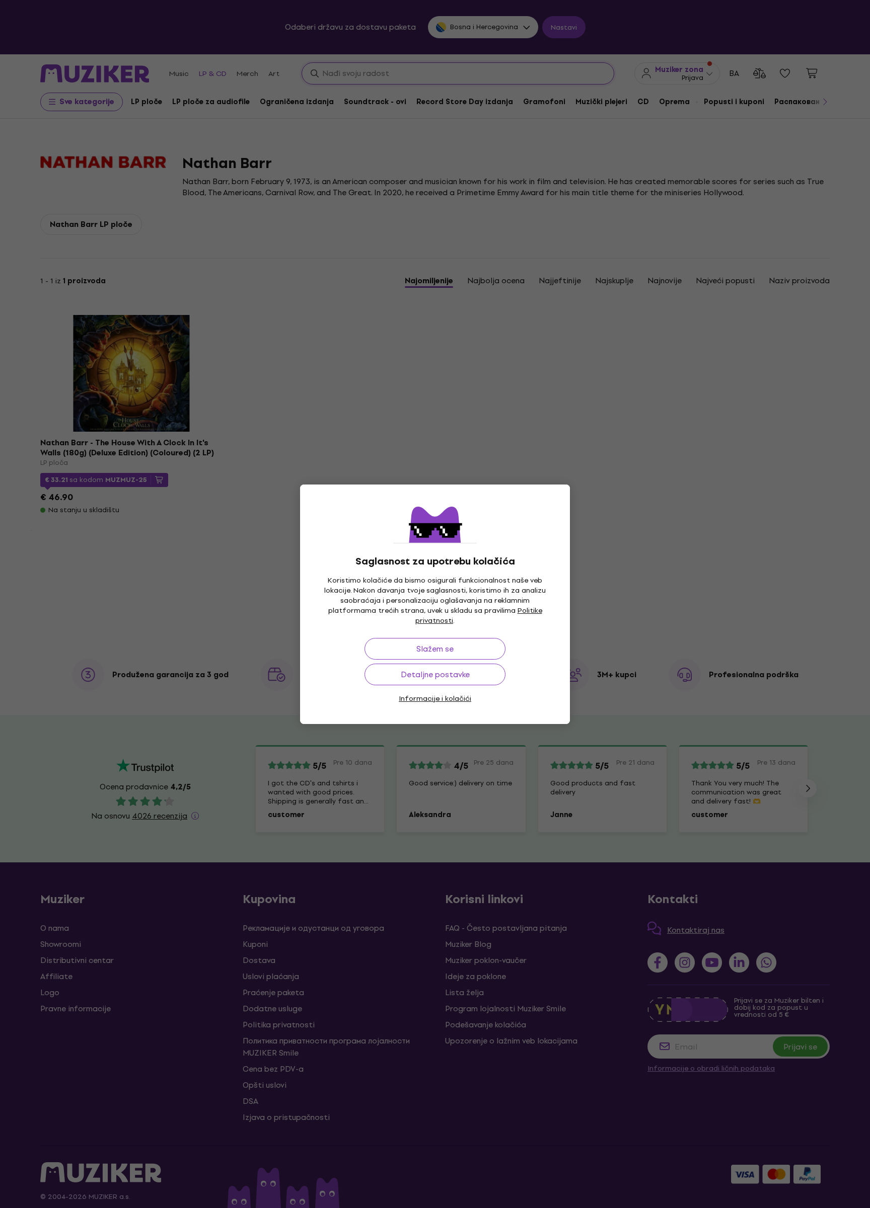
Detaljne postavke (435, 674)
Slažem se (435, 648)
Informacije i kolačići (435, 698)
